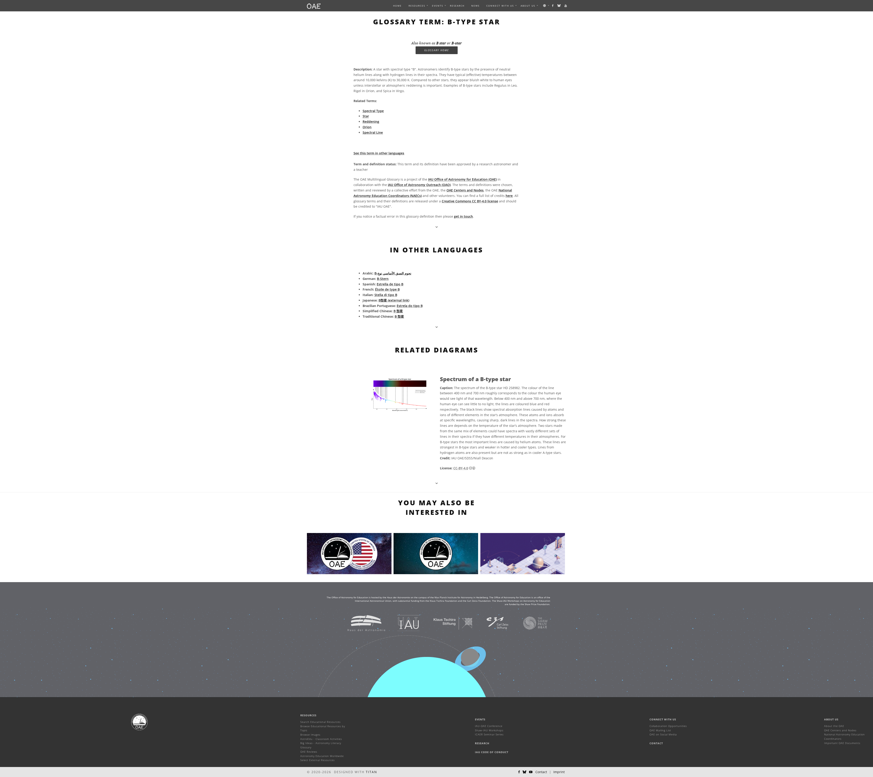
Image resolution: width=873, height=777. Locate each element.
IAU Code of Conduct (491, 752)
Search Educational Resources (320, 722)
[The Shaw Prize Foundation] (529, 623)
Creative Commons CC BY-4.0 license (470, 201)
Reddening (371, 121)
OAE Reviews (308, 751)
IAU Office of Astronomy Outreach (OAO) (419, 185)
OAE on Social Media (663, 734)
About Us (831, 719)
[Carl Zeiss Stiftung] (492, 623)
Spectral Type (373, 111)
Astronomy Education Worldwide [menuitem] (322, 756)
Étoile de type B (387, 289)
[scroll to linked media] (436, 226)
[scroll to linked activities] (436, 483)
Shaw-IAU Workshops (489, 730)
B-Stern (383, 279)
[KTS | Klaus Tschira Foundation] (447, 623)
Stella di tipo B (385, 295)
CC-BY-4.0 (460, 468)
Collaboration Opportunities (668, 726)
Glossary (305, 747)
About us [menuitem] (528, 5)
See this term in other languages (379, 153)
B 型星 (398, 311)
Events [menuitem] (437, 5)
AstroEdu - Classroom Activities (321, 739)
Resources (417, 5)
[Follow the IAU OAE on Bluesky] (559, 5)
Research (457, 5)
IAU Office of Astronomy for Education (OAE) (462, 179)
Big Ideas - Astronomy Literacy (320, 743)
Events (480, 719)
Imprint (559, 772)
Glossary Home (436, 50)
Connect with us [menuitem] (500, 5)
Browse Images (310, 734)
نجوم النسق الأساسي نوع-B (392, 273)
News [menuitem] (475, 5)
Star (366, 116)
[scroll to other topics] (436, 326)
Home (397, 5)
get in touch (463, 216)
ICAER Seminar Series (489, 734)
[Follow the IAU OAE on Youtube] (566, 5)
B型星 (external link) (394, 300)
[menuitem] (417, 5)
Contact (656, 743)
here (509, 196)
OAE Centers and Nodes (465, 190)
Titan (371, 772)
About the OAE (834, 726)
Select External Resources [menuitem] (317, 760)
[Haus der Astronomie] (360, 623)
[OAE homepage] (314, 5)
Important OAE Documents (842, 743)
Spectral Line (373, 132)
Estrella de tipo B (390, 284)
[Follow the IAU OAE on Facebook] (553, 5)
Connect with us (663, 719)
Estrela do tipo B (410, 306)
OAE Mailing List (660, 730)
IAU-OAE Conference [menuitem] (488, 726)
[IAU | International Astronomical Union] (403, 623)
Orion (367, 127)
